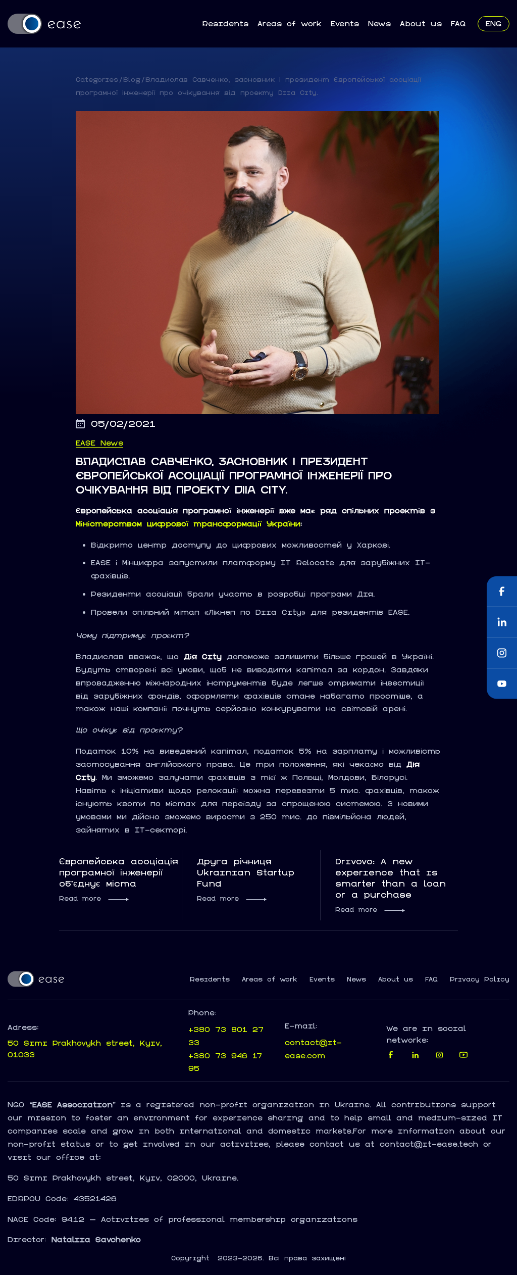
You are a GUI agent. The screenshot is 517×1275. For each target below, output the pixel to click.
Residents (225, 23)
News (379, 23)
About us (421, 23)
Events (345, 23)
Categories (97, 79)
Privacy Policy (479, 979)
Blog (131, 79)
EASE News (99, 443)
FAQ (458, 23)
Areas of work (289, 23)
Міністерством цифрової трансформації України (188, 523)
